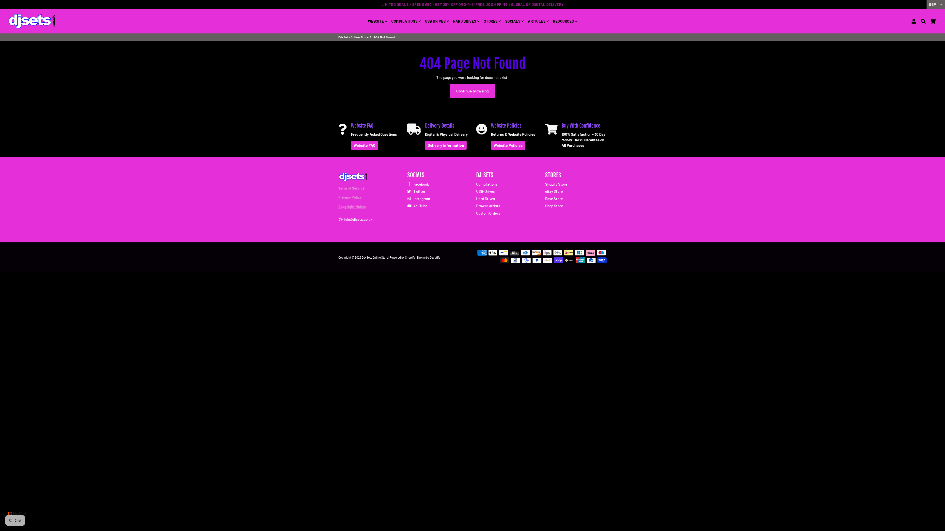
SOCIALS (513, 21)
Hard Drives (485, 198)
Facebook (421, 184)
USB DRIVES (436, 21)
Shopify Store (556, 184)
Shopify (410, 257)
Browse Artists (488, 206)
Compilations (486, 184)
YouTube (420, 206)
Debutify (435, 257)
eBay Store (554, 191)
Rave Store (554, 198)
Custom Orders (488, 213)
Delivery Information (446, 145)
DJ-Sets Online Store (353, 37)
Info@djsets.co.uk (358, 219)
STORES (491, 21)
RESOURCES (564, 21)
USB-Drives (485, 191)
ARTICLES (537, 21)
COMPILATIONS (405, 21)
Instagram (421, 198)
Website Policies (508, 145)
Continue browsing (472, 91)
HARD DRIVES (465, 21)
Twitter (419, 191)
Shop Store (554, 206)
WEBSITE (376, 21)
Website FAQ (365, 145)
